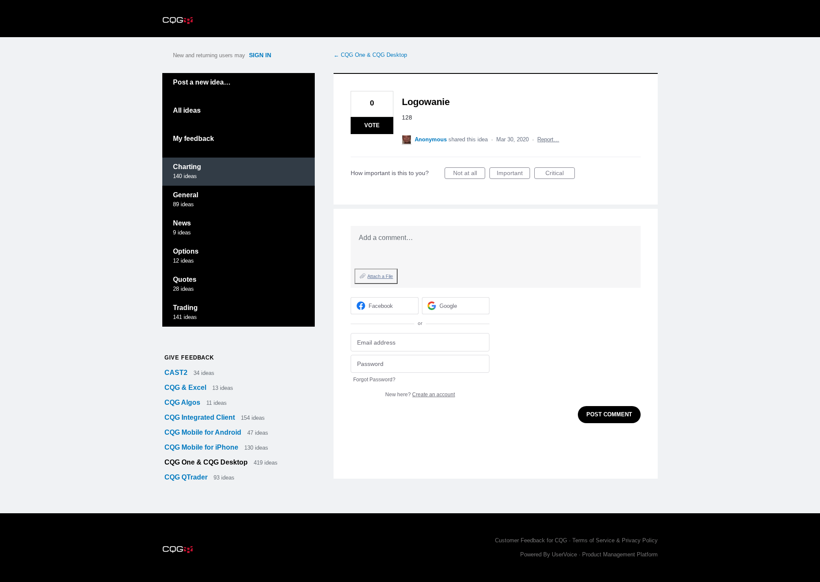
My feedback (193, 138)
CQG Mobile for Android (203, 432)
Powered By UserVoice (549, 554)
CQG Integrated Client (200, 417)
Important (513, 174)
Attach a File (380, 276)
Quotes (184, 279)
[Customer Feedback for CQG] (177, 18)
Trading (185, 307)
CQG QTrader (186, 477)
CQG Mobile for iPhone (202, 447)
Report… (548, 139)
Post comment (609, 414)
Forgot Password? (374, 380)
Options (186, 251)
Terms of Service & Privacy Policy (615, 540)
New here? (420, 395)
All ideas (187, 110)
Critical (560, 174)
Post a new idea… (202, 82)
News (182, 223)
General (185, 195)
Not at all (469, 174)
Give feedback (189, 357)
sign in (260, 55)
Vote (372, 125)
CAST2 (176, 372)
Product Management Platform (620, 554)
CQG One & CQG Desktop (206, 462)
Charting (187, 166)
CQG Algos (183, 402)
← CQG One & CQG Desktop (370, 55)
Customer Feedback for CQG (531, 540)
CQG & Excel (186, 387)
